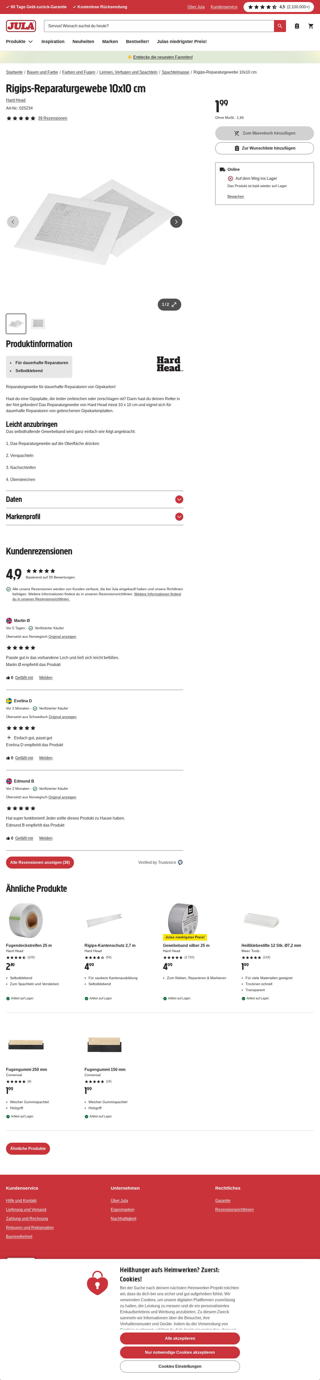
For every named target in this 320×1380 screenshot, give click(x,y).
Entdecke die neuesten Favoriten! (163, 57)
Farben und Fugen (78, 72)
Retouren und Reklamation (30, 1227)
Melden (45, 677)
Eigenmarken (122, 1209)
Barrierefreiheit (19, 1236)
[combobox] (165, 26)
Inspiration (53, 41)
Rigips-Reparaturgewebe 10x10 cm (225, 72)
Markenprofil (23, 516)
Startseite (14, 72)
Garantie (222, 1200)
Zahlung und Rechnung (27, 1218)
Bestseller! (137, 41)
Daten (14, 499)
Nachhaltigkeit (123, 1218)
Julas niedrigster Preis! (182, 41)
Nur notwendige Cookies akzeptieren (180, 1352)
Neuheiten (83, 41)
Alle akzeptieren (180, 1338)
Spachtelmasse (175, 72)
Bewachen (236, 196)
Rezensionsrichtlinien (234, 1209)
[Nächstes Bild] (176, 222)
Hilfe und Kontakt (21, 1200)
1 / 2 (165, 304)
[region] (160, 1319)
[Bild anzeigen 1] (16, 324)
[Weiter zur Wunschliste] (297, 26)
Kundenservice (224, 7)
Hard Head (16, 100)
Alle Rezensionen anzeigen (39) (40, 862)
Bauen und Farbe (42, 72)
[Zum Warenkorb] (311, 26)
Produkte (16, 41)
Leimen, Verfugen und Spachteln (129, 72)
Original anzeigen (62, 636)
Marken (110, 41)
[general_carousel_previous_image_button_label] (13, 222)
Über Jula (196, 7)
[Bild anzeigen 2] (38, 324)
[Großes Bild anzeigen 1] (94, 222)
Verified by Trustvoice (157, 862)
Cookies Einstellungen (180, 1366)
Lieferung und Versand (26, 1209)
